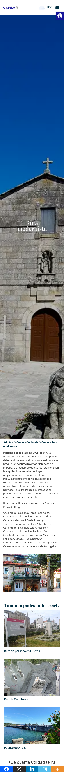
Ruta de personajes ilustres (22, 651)
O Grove (19, 442)
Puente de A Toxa (15, 747)
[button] (57, 7)
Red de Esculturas (16, 699)
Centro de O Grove (37, 442)
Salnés (7, 442)
